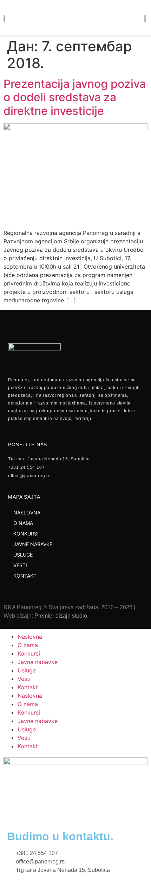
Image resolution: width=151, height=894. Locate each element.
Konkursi (29, 653)
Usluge (27, 670)
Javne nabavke (38, 661)
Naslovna (30, 636)
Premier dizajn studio (60, 616)
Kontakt (28, 687)
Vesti (24, 678)
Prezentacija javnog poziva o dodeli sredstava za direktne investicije (75, 97)
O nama (28, 645)
